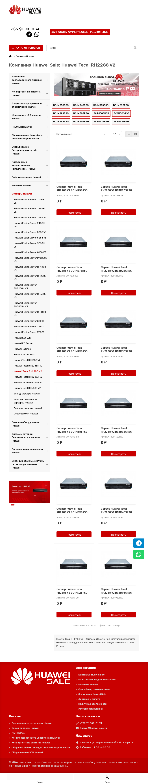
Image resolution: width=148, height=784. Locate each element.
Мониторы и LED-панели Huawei (26, 117)
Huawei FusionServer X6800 (29, 326)
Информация (86, 668)
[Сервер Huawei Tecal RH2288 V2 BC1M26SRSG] (118, 162)
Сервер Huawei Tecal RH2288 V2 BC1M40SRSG (116, 510)
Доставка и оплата (89, 699)
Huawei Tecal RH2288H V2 (28, 382)
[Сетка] (128, 134)
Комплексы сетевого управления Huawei (36, 737)
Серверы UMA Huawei (26, 413)
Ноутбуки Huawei (22, 126)
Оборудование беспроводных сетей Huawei (24, 150)
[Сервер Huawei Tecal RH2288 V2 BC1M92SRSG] (74, 564)
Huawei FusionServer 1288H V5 (29, 201)
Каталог (15, 716)
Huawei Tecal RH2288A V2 (28, 377)
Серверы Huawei (25, 56)
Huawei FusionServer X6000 (29, 321)
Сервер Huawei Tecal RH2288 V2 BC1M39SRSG (72, 510)
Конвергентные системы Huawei (26, 93)
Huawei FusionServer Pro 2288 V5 (30, 260)
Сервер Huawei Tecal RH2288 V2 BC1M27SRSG (71, 269)
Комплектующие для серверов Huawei (25, 401)
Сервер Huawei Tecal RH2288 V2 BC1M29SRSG (72, 349)
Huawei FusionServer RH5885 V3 (30, 296)
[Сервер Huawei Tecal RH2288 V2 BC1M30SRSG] (118, 323)
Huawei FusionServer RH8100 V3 (30, 314)
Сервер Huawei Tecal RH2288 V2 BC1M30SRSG (116, 349)
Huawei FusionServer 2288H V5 (29, 210)
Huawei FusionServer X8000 (29, 332)
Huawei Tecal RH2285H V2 (28, 365)
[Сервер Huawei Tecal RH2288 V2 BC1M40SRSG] (118, 484)
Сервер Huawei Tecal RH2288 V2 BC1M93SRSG (116, 591)
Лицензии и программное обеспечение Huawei (27, 105)
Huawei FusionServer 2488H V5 (29, 225)
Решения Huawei (21, 185)
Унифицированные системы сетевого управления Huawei (28, 464)
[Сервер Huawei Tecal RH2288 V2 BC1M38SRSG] (118, 403)
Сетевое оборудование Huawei (25, 424)
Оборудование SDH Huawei (27, 752)
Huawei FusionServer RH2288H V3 (25, 287)
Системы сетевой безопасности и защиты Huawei (26, 437)
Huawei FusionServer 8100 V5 (30, 252)
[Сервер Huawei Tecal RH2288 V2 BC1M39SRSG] (74, 484)
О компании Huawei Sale (92, 694)
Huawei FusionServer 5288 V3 (30, 232)
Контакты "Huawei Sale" (92, 674)
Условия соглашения (90, 708)
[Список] (135, 134)
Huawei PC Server (23, 343)
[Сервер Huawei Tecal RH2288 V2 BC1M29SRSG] (74, 323)
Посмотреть (74, 212)
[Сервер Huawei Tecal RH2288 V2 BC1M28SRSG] (118, 242)
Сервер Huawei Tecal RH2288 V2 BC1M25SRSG (72, 188)
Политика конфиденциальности (97, 679)
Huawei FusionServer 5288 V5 (30, 237)
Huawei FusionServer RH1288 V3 (30, 269)
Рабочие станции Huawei (26, 177)
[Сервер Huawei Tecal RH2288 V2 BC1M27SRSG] (74, 242)
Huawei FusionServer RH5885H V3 (25, 305)
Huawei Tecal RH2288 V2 (28, 371)
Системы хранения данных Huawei (27, 451)
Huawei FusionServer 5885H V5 (29, 245)
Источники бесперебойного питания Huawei (27, 80)
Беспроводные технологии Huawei (32, 723)
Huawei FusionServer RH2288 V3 (30, 278)
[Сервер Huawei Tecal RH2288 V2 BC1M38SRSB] (74, 403)
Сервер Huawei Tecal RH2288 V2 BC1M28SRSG (116, 269)
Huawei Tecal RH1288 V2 (27, 360)
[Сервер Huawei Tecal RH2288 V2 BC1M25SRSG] (74, 162)
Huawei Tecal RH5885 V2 (27, 388)
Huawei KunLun (22, 337)
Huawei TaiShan (22, 349)
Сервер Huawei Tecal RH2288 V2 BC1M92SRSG (72, 591)
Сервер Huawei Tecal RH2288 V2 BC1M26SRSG (116, 188)
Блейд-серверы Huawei (27, 393)
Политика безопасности (92, 704)
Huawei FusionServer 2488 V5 (30, 217)
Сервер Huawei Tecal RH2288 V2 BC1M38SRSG (116, 430)
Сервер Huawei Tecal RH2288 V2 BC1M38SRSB (72, 430)
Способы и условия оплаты (94, 689)
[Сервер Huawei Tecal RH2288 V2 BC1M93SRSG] (118, 564)
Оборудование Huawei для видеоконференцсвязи (27, 137)
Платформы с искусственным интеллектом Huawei (24, 165)
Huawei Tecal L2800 (24, 354)
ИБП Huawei (18, 733)
